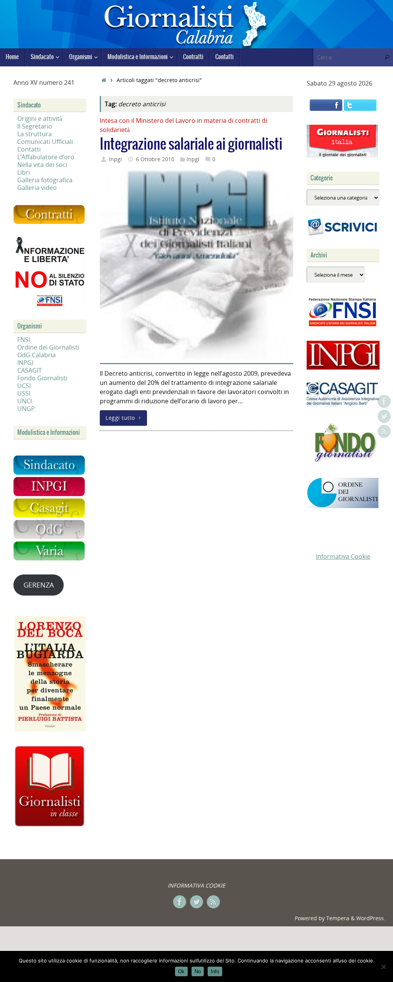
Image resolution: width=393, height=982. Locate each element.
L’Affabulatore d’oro (45, 157)
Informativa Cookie (343, 556)
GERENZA (38, 584)
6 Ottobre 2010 (155, 159)
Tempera (337, 918)
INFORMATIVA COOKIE (196, 885)
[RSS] (384, 431)
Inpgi (115, 159)
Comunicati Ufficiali (45, 141)
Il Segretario (34, 126)
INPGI (25, 362)
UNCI (24, 401)
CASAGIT (29, 370)
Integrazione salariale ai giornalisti (191, 144)
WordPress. (370, 918)
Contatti (29, 149)
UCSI (24, 385)
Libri (23, 172)
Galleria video (37, 187)
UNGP (26, 408)
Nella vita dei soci (42, 164)
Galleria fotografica (45, 180)
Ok (181, 971)
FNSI (23, 339)
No (198, 971)
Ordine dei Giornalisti (48, 347)
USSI (23, 393)
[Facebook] (384, 401)
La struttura (34, 134)
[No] (383, 966)
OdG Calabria (36, 355)
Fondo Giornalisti (42, 378)
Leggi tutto (120, 417)
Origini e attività (39, 118)
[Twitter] (384, 416)
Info (215, 971)
